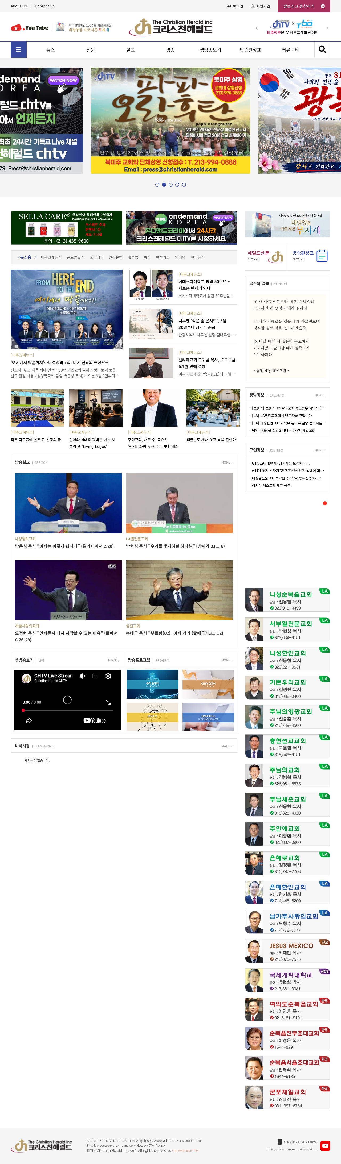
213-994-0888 (184, 1141)
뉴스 (50, 49)
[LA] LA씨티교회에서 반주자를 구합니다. (282, 415)
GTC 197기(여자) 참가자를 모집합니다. (280, 463)
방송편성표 (250, 49)
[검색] (322, 50)
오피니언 (96, 257)
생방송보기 (210, 49)
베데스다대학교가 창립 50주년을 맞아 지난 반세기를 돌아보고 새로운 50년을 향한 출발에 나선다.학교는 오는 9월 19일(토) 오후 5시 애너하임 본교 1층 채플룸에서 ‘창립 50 (207, 295)
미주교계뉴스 (51, 257)
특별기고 (163, 257)
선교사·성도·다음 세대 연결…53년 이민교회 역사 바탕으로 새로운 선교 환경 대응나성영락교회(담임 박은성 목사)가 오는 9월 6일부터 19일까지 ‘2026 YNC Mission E (63, 373)
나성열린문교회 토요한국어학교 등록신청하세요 (286, 478)
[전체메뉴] (19, 50)
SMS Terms (309, 1141)
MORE (225, 462)
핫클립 (133, 257)
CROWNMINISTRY (185, 1151)
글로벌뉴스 (75, 257)
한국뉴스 (198, 257)
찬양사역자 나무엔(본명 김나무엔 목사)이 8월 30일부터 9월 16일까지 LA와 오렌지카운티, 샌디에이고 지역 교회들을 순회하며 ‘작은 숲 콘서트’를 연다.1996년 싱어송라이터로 (207, 334)
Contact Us (45, 6)
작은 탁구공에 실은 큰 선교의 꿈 (36, 439)
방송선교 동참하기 (299, 6)
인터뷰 (180, 257)
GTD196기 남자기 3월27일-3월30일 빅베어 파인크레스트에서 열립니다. (288, 470)
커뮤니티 (290, 49)
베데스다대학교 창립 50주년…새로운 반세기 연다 (204, 284)
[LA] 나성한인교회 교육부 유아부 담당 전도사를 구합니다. (288, 422)
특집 (147, 257)
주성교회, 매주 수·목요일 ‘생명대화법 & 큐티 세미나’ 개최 (153, 443)
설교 (130, 49)
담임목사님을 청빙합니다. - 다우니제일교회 (283, 430)
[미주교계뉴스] (22, 355)
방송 (170, 49)
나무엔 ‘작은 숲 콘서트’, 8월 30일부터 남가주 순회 (202, 324)
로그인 (238, 6)
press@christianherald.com (116, 1146)
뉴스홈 (25, 257)
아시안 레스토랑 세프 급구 (270, 485)
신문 (90, 49)
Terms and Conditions (301, 1149)
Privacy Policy (276, 1149)
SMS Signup (291, 1141)
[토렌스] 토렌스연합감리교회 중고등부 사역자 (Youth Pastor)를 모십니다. (288, 408)
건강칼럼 (116, 257)
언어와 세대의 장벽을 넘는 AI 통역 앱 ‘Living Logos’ (92, 443)
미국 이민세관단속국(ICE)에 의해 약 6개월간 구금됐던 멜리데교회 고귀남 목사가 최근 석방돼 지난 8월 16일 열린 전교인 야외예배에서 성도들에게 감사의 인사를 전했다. (207, 374)
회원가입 (263, 6)
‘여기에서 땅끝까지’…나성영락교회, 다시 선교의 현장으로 (60, 362)
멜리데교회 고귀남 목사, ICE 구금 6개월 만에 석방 (207, 363)
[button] (259, 26)
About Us (19, 6)
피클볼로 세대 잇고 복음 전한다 (211, 439)
